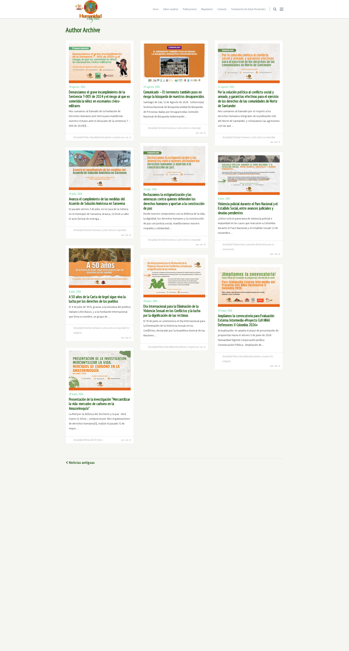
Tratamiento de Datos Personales (248, 9)
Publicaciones (190, 9)
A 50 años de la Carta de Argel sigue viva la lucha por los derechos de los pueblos (97, 299)
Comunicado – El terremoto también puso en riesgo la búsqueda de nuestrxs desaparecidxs (173, 94)
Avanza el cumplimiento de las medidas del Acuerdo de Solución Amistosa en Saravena (97, 201)
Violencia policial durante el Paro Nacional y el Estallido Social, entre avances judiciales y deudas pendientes (248, 208)
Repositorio (207, 9)
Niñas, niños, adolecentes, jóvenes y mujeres (102, 137)
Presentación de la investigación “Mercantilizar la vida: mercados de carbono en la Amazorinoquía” (99, 404)
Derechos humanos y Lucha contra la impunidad (179, 128)
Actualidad (78, 137)
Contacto (221, 9)
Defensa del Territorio (92, 439)
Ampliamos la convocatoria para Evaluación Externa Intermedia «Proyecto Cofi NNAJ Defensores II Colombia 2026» (246, 320)
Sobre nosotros (170, 9)
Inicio (155, 9)
